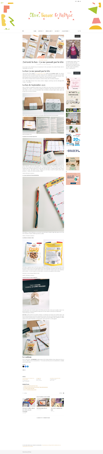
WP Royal (29, 451)
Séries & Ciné (49, 31)
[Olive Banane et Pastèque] (51, 15)
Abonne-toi (77, 73)
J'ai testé (41, 60)
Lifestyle (40, 31)
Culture (57, 31)
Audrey (25, 393)
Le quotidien (65, 31)
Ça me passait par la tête (40, 73)
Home (35, 31)
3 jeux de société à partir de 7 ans (31, 385)
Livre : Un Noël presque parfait (30, 389)
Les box (45, 60)
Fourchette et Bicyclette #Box (55, 378)
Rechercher (77, 36)
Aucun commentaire (47, 64)
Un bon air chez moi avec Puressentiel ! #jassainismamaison (36, 387)
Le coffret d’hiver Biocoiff (29, 388)
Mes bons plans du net (42, 408)
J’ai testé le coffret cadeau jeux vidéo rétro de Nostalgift (29, 410)
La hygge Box (38, 378)
